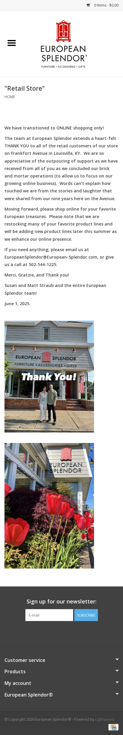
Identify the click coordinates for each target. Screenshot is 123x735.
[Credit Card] (112, 726)
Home (9, 96)
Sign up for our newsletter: (61, 601)
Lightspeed (104, 719)
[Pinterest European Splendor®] (61, 633)
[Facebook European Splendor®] (51, 633)
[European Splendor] (73, 43)
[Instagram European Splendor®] (72, 633)
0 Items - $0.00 (106, 5)
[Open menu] (11, 43)
